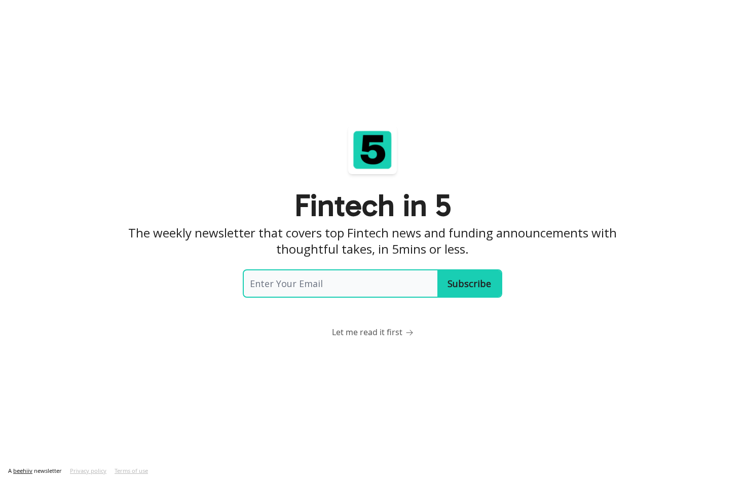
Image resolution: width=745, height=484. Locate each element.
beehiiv (22, 470)
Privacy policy (88, 470)
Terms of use (131, 470)
